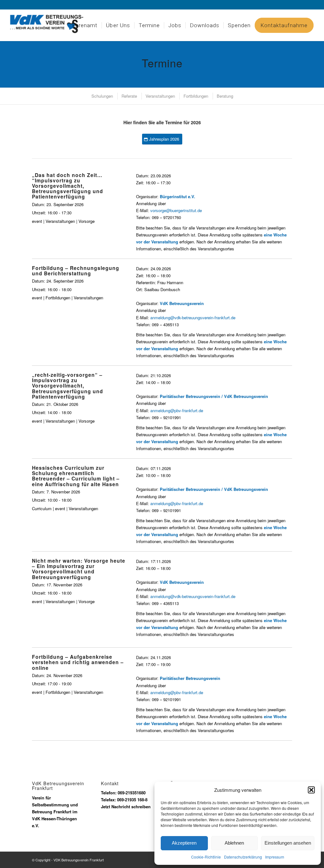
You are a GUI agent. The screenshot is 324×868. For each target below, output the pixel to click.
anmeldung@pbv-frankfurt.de (176, 410)
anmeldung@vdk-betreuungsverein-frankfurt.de (192, 318)
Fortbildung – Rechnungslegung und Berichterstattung (75, 270)
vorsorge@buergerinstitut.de (176, 210)
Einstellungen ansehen (288, 843)
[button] (311, 790)
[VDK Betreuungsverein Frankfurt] (51, 25)
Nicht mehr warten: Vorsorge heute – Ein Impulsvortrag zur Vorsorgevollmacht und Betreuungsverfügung (78, 568)
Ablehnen (234, 843)
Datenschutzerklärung (243, 856)
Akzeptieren (184, 843)
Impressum (274, 856)
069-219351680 (132, 793)
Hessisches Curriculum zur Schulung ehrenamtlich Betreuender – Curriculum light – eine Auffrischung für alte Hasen (76, 475)
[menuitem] (85, 25)
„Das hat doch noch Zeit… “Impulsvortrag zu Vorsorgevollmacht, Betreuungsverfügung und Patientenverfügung (67, 185)
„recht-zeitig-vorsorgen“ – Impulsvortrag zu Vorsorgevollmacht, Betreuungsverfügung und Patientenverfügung (67, 385)
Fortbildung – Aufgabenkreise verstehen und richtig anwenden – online (78, 662)
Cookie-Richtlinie (206, 856)
